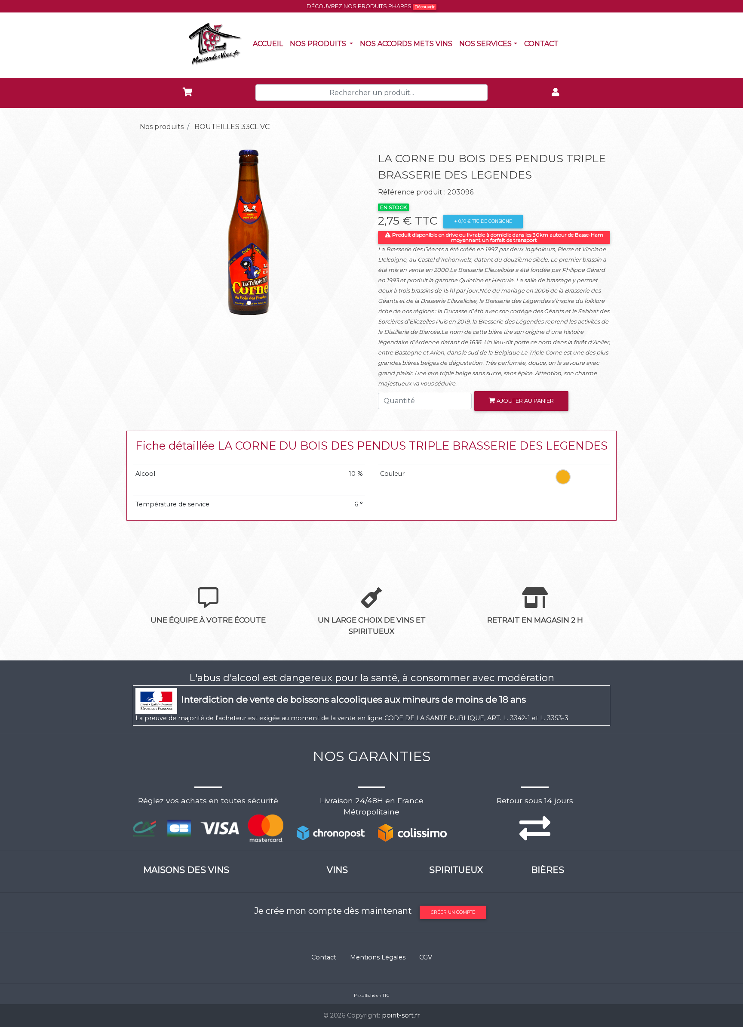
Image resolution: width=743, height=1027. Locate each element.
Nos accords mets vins (408, 43)
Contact (543, 43)
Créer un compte (453, 912)
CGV (425, 957)
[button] (150, 230)
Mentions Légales (377, 957)
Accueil (269, 43)
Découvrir (424, 6)
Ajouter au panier (524, 400)
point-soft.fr (401, 1015)
